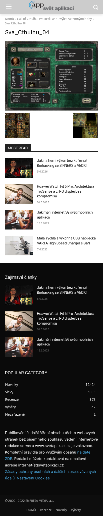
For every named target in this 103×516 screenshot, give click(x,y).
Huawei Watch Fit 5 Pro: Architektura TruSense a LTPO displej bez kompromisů (65, 191)
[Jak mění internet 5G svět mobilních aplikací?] (19, 219)
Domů (9, 19)
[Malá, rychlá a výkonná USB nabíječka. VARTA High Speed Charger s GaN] (19, 245)
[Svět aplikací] (51, 6)
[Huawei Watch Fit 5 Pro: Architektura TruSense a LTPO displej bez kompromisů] (19, 194)
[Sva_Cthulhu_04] (51, 76)
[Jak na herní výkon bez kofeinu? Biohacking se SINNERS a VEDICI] (19, 168)
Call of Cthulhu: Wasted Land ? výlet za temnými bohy (54, 19)
